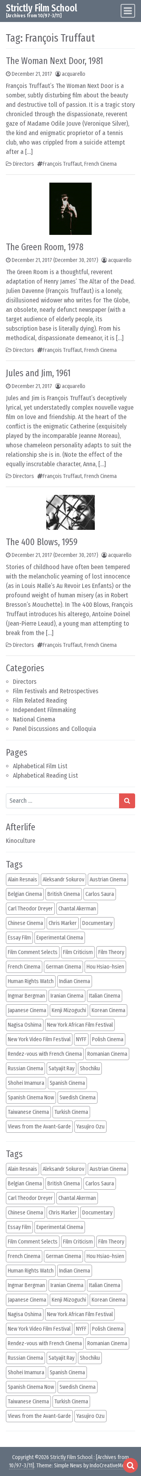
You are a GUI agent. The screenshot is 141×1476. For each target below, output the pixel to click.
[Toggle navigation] (128, 11)
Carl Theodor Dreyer (30, 908)
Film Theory (111, 952)
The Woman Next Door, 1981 (54, 60)
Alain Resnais (22, 879)
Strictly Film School (41, 8)
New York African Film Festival (80, 1025)
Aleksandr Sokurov (63, 879)
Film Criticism (78, 952)
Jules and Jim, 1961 (38, 373)
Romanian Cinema (107, 1054)
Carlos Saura (99, 894)
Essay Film (19, 937)
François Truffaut (62, 164)
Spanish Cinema (67, 1083)
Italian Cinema (104, 996)
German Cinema (63, 966)
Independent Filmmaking (44, 710)
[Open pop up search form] (130, 1465)
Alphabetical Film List (40, 766)
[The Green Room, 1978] (70, 208)
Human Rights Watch (31, 981)
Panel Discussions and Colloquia (54, 729)
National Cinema (34, 719)
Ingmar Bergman (26, 996)
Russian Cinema (25, 1068)
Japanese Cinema (27, 1010)
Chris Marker (63, 923)
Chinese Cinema (25, 923)
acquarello (73, 74)
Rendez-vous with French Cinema (45, 1054)
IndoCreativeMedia (110, 1465)
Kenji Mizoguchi (69, 1010)
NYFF (81, 1039)
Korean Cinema (108, 1010)
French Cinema (100, 164)
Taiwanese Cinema (28, 1112)
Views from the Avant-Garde (39, 1126)
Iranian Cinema (67, 996)
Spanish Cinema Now (31, 1097)
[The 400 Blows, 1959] (70, 511)
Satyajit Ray (61, 1068)
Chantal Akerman (77, 908)
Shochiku (90, 1068)
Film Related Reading (40, 700)
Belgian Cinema (25, 894)
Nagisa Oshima (25, 1025)
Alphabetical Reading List (45, 775)
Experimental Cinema (59, 937)
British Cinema (63, 894)
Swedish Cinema (78, 1097)
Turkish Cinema (71, 1112)
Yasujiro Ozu (90, 1126)
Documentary (97, 923)
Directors (24, 681)
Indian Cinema (74, 981)
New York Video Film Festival (39, 1039)
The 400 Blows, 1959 (42, 542)
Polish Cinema (107, 1039)
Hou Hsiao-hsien (105, 966)
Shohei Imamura (26, 1083)
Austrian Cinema (108, 879)
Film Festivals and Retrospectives (55, 691)
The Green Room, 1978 (44, 247)
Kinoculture (20, 840)
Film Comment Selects (33, 952)
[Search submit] (127, 800)
